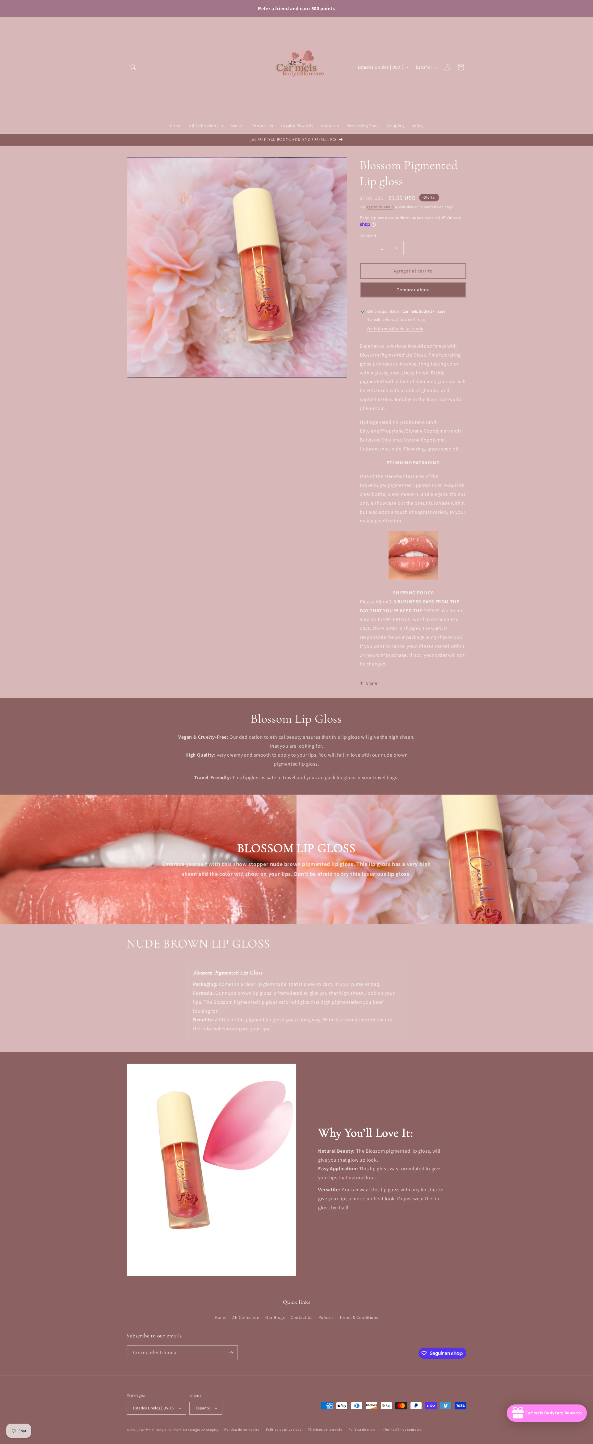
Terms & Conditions (358, 1317)
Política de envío (362, 1429)
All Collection (245, 1317)
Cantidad (368, 236)
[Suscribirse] (231, 1352)
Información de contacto (402, 1429)
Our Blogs (275, 1317)
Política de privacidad (284, 1429)
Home (220, 1317)
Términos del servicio (325, 1429)
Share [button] (371, 683)
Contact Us (302, 1317)
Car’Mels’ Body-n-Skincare (160, 1430)
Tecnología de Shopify (200, 1430)
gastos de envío (380, 207)
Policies (326, 1317)
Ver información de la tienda (395, 328)
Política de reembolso (242, 1429)
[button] (133, 67)
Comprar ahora (413, 290)
